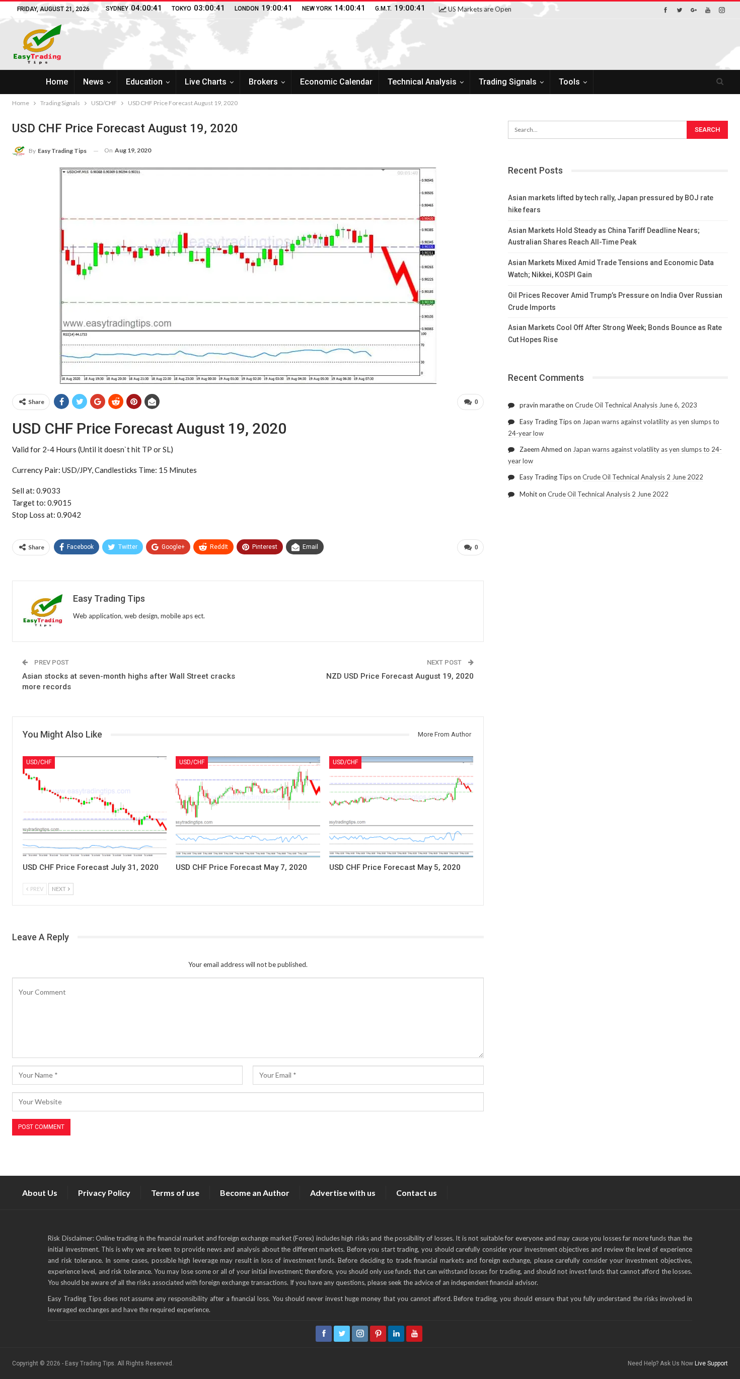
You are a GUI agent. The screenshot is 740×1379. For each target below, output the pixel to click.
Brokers (263, 82)
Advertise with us (343, 1192)
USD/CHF (38, 762)
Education (144, 82)
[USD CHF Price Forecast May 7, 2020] (248, 806)
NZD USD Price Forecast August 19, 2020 (400, 676)
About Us (39, 1192)
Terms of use (175, 1192)
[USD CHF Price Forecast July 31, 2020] (95, 806)
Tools (569, 82)
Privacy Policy (104, 1192)
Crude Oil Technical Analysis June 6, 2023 (636, 405)
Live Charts (206, 82)
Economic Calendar (336, 82)
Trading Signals (508, 82)
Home (57, 82)
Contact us (416, 1192)
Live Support (711, 1363)
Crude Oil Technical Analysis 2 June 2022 (642, 477)
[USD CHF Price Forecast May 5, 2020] (401, 806)
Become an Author (254, 1192)
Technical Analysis (422, 82)
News (93, 82)
